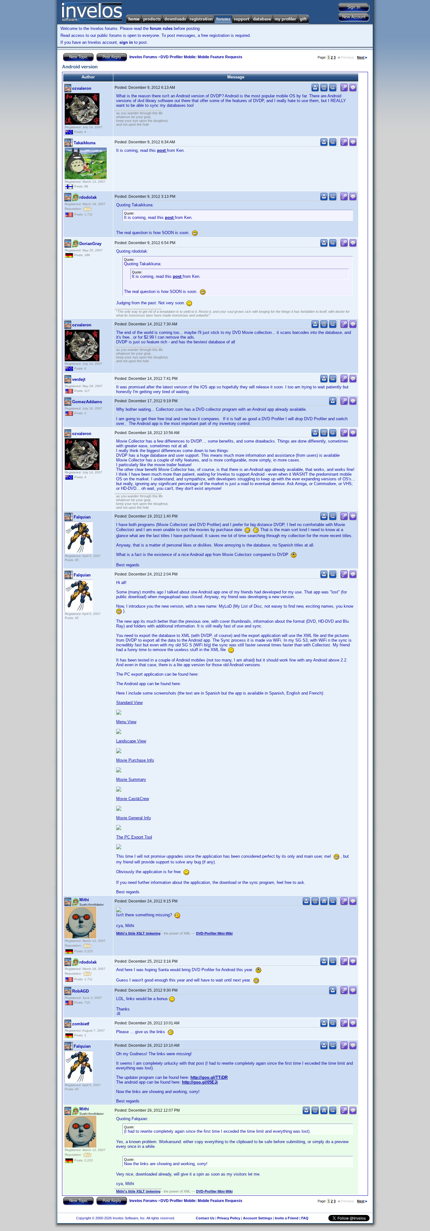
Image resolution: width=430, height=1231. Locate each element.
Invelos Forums (143, 57)
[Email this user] (324, 90)
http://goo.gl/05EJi (200, 1082)
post (162, 150)
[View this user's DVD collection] (333, 90)
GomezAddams (87, 401)
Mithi (84, 899)
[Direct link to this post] (344, 90)
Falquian (82, 517)
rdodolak (88, 197)
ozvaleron (81, 88)
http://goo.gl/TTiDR (209, 1077)
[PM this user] (315, 90)
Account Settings (257, 1218)
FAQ (304, 1218)
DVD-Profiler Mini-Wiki (214, 933)
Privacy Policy (228, 1218)
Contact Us (205, 1218)
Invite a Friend (286, 1218)
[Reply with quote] (353, 90)
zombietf (80, 1024)
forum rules (161, 28)
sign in (126, 42)
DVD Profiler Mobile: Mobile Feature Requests (201, 57)
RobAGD (80, 991)
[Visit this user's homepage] (324, 904)
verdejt (78, 379)
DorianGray (90, 243)
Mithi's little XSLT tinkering (138, 933)
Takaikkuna (84, 142)
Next (361, 57)
